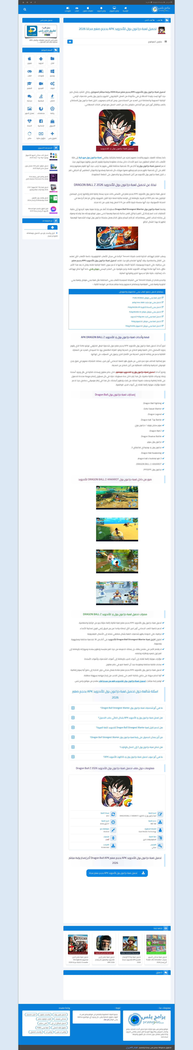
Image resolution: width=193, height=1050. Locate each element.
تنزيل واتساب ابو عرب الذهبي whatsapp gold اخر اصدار (42, 234)
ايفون (29, 63)
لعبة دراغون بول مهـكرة (90, 157)
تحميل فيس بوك (60, 1014)
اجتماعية (41, 125)
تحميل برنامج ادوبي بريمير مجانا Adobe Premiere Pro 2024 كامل (37, 177)
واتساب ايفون (45, 1014)
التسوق (52, 125)
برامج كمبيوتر (114, 10)
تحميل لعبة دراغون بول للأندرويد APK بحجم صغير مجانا (113, 873)
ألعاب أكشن (149, 20)
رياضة (52, 113)
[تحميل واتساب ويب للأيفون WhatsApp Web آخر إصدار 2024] (53, 199)
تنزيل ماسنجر (31, 1014)
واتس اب (49, 1032)
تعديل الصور (29, 113)
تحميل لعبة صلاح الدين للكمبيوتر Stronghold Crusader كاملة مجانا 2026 (78, 960)
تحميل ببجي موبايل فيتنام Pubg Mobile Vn (145, 312)
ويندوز (52, 75)
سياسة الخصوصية (158, 2)
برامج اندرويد (101, 10)
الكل (52, 63)
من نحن (168, 2)
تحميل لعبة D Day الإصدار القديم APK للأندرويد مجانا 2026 (131, 960)
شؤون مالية (40, 138)
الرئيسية (125, 10)
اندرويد (40, 63)
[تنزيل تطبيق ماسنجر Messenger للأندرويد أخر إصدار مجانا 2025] (53, 210)
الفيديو (40, 88)
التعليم (29, 88)
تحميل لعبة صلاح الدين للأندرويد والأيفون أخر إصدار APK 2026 (104, 960)
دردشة (29, 100)
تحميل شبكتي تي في (58, 1023)
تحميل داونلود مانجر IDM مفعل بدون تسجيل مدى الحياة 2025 (36, 167)
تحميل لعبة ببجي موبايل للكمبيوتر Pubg (146, 321)
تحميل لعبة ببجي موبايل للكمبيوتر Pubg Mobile (143, 326)
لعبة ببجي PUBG (43, 1027)
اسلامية (41, 100)
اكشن (52, 100)
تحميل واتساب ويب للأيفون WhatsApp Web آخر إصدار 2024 (37, 199)
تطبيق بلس (52, 138)
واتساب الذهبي (35, 1032)
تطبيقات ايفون (88, 10)
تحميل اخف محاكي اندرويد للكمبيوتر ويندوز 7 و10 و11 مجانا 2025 (37, 156)
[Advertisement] (117, 70)
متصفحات (41, 113)
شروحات (68, 10)
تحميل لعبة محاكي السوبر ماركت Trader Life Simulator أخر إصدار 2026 (156, 960)
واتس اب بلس (61, 1032)
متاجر (29, 138)
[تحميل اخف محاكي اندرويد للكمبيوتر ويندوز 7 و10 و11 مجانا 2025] (53, 156)
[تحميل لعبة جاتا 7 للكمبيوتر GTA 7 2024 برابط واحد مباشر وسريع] (53, 188)
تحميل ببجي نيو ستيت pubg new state (146, 302)
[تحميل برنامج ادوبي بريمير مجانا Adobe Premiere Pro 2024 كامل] (53, 178)
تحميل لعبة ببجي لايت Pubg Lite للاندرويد (146, 316)
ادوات (52, 88)
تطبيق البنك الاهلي (59, 1027)
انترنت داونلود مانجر (44, 1019)
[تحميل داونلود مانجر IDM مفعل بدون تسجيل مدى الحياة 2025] (53, 167)
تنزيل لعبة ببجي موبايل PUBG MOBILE (147, 297)
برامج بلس (153, 1047)
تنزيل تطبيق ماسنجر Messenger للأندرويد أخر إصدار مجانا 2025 (38, 209)
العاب (77, 10)
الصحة (29, 125)
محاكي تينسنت (60, 1019)
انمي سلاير (43, 1023)
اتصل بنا (148, 2)
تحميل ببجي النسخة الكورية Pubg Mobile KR (144, 307)
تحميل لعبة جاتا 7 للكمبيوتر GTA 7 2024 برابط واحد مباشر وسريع (37, 188)
